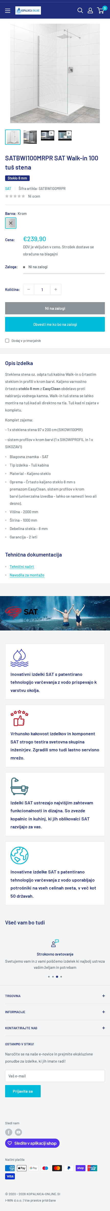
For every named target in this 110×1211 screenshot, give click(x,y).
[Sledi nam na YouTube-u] (18, 1132)
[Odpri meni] (7, 11)
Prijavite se (23, 1091)
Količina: (12, 289)
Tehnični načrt (22, 566)
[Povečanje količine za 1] (55, 289)
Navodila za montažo (27, 575)
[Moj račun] (90, 10)
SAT (8, 188)
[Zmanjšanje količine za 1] (28, 289)
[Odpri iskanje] (80, 10)
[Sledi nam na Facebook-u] (8, 1132)
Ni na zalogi (55, 308)
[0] (100, 10)
